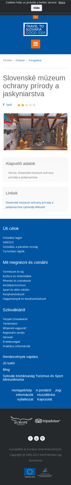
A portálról (43, 390)
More (62, 2)
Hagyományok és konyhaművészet (24, 298)
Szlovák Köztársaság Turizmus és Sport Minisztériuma (33, 378)
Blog (6, 369)
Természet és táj (13, 271)
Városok (8, 337)
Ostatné (20, 60)
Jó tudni (9, 363)
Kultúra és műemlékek (17, 276)
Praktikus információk (16, 346)
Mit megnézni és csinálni (25, 262)
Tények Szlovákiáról (15, 319)
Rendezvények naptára (20, 357)
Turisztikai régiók (13, 251)
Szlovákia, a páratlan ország (20, 247)
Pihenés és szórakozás (17, 280)
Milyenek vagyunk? (15, 328)
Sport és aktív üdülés (16, 289)
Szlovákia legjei (12, 237)
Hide (37, 8)
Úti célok (11, 228)
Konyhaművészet (13, 294)
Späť (9, 104)
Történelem (10, 323)
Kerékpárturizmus (14, 285)
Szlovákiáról (14, 309)
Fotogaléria (35, 60)
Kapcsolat (44, 399)
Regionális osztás (14, 332)
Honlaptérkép (22, 390)
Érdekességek (11, 341)
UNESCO (8, 242)
